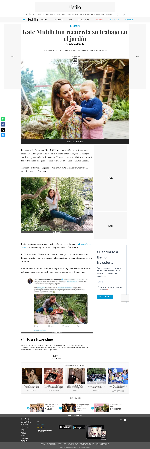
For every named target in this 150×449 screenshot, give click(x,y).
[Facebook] (23, 14)
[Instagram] (30, 14)
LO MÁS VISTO (75, 398)
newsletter (40, 427)
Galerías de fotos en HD (118, 391)
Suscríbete (40, 424)
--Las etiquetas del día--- (75, 415)
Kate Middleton (52, 150)
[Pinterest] (33, 14)
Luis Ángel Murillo (76, 44)
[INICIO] (32, 19)
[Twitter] (27, 14)
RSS (38, 422)
